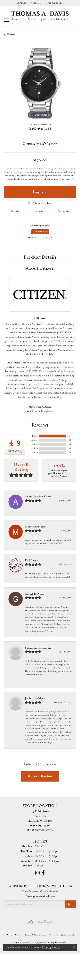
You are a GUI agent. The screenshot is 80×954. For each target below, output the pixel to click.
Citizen (11, 34)
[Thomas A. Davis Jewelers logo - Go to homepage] (40, 16)
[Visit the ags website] (45, 922)
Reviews (40, 425)
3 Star (35, 444)
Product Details (40, 257)
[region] (40, 84)
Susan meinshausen (38, 647)
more (68, 179)
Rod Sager (31, 560)
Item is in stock (40, 232)
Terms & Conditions (35, 935)
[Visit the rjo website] (30, 922)
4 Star (34, 440)
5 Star (35, 436)
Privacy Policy (13, 935)
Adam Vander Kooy (38, 496)
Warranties (63, 211)
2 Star (34, 448)
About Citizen (40, 268)
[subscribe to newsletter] (70, 904)
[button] (21, 3)
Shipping (16, 211)
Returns (39, 211)
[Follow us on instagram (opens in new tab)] (37, 873)
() (69, 436)
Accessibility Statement (62, 935)
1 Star (35, 452)
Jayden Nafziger (35, 698)
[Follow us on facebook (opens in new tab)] (43, 873)
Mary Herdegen (35, 526)
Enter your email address (40, 896)
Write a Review (40, 776)
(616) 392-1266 (40, 128)
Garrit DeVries (35, 593)
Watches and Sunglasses (40, 411)
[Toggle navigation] (7, 18)
